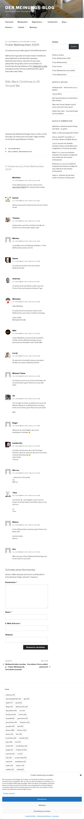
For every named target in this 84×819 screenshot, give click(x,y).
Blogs (64, 22)
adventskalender (13, 699)
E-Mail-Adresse (13, 623)
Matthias (31, 41)
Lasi (53, 143)
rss (19, 754)
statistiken (20, 762)
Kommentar (11, 582)
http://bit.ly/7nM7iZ (19, 187)
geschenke (11, 722)
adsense (10, 695)
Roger (15, 423)
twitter (20, 765)
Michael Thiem (18, 373)
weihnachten (25, 151)
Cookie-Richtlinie (30, 816)
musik (9, 746)
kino (19, 734)
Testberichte (52, 22)
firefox (22, 714)
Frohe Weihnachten (59, 75)
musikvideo (21, 746)
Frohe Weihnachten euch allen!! (63, 70)
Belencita (55, 164)
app (26, 699)
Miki (14, 331)
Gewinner (24, 722)
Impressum (55, 816)
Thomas (16, 218)
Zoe (14, 549)
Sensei (15, 198)
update (10, 769)
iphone (10, 730)
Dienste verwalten (9, 793)
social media (21, 758)
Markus (15, 238)
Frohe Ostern (57, 66)
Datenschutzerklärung (44, 816)
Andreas (16, 279)
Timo (14, 493)
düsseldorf (11, 711)
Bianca (15, 522)
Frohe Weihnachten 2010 (61, 58)
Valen (54, 175)
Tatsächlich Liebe (39, 66)
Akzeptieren (42, 799)
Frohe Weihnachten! (59, 62)
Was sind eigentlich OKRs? (69, 133)
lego (9, 742)
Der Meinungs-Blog (30, 7)
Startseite (9, 22)
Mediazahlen (23, 22)
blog (19, 703)
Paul (53, 137)
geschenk (22, 718)
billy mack (13, 151)
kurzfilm (23, 738)
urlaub (20, 769)
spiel (9, 762)
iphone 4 (21, 730)
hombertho (17, 443)
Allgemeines (37, 22)
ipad (20, 726)
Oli (13, 396)
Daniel (15, 259)
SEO (9, 758)
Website (9, 635)
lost (18, 742)
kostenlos (11, 738)
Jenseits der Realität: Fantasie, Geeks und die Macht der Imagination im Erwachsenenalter (64, 145)
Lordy (15, 353)
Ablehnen (42, 805)
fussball (10, 718)
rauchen (10, 754)
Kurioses (8, 27)
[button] (81, 775)
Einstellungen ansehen (42, 811)
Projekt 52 (21, 750)
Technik (21, 27)
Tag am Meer (57, 94)
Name (8, 612)
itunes (9, 734)
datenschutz (22, 707)
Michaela (16, 299)
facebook (11, 714)
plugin (9, 750)
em (22, 711)
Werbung (33, 27)
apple (9, 703)
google (10, 726)
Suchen (55, 42)
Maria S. (55, 152)
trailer (9, 765)
